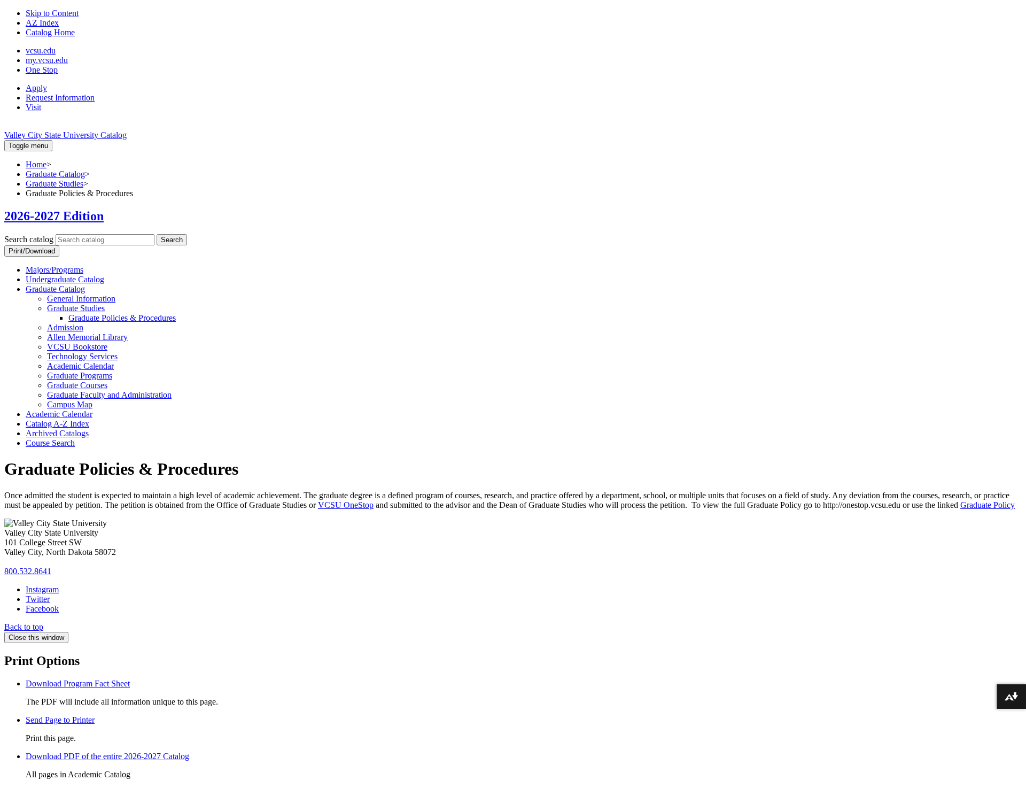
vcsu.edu (41, 50)
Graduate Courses (77, 385)
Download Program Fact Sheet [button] (78, 683)
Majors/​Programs (54, 269)
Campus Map (69, 404)
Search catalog (28, 239)
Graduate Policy (987, 504)
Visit (33, 107)
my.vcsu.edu (47, 60)
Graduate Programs (79, 375)
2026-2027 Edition (54, 216)
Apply (36, 87)
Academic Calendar (80, 365)
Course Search (50, 442)
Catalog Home (50, 32)
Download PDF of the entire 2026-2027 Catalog (107, 756)
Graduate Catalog (55, 174)
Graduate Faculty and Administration (109, 394)
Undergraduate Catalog (65, 279)
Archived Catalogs (57, 433)
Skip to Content (52, 13)
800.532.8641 (27, 571)
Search (172, 240)
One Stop (42, 69)
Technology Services (82, 356)
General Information (81, 298)
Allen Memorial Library (87, 337)
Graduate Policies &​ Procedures (122, 317)
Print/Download (32, 251)
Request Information (60, 97)
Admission (65, 327)
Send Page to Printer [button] (60, 719)
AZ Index (42, 22)
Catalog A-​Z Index (57, 423)
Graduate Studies (54, 183)
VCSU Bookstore (77, 346)
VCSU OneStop (346, 504)
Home (36, 164)
